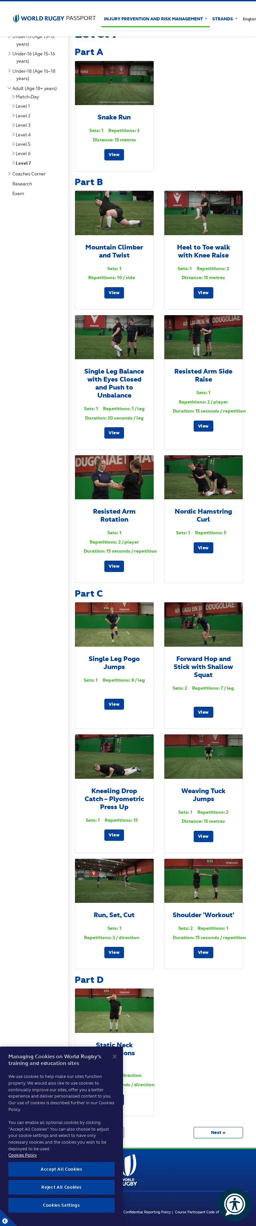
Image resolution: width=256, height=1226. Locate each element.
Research (23, 184)
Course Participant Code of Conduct (204, 1212)
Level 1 (24, 106)
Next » (218, 1132)
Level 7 (24, 163)
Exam (19, 193)
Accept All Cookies (61, 1169)
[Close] (114, 1056)
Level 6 (24, 153)
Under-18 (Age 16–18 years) (35, 74)
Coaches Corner (30, 174)
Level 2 (24, 116)
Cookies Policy (22, 1155)
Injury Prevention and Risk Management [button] (154, 19)
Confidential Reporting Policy (147, 1212)
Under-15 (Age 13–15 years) (34, 40)
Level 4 (24, 135)
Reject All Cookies (61, 1187)
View (114, 154)
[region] (61, 1136)
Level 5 (24, 144)
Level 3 (24, 125)
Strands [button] (223, 19)
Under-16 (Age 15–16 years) (35, 57)
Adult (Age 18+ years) (36, 88)
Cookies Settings (8, 1217)
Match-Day (28, 97)
